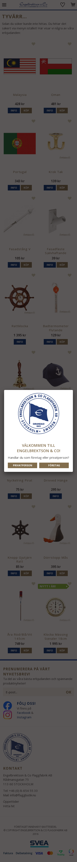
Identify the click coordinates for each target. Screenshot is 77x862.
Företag (54, 465)
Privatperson (22, 465)
